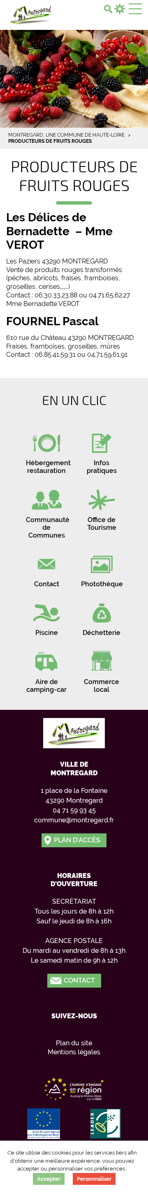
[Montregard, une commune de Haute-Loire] (31, 14)
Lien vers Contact (46, 567)
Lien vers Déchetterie (101, 616)
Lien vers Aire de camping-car (46, 669)
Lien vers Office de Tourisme (101, 507)
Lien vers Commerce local (101, 669)
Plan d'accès (77, 840)
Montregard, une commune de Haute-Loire (66, 135)
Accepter (48, 1179)
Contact (79, 980)
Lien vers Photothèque (101, 567)
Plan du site (74, 1043)
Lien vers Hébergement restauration (46, 450)
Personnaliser (94, 1179)
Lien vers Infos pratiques (101, 450)
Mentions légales (74, 1052)
